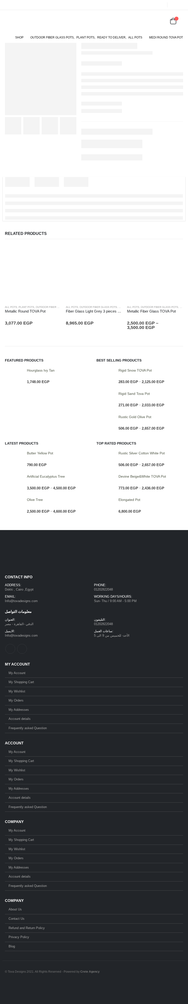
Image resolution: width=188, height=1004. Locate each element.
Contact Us (16, 918)
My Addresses (19, 710)
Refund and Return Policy (27, 928)
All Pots (11, 307)
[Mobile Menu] (8, 21)
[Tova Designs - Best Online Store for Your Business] (25, 21)
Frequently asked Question (28, 728)
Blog (12, 946)
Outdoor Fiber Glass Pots (54, 307)
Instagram (22, 649)
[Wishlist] (161, 21)
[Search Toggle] (141, 21)
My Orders (16, 700)
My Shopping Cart (21, 682)
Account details (20, 719)
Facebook (10, 649)
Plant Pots (26, 307)
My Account (17, 673)
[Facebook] (173, 5)
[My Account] (149, 21)
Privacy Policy (19, 937)
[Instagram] (180, 5)
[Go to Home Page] (6, 37)
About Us (15, 909)
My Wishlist (17, 691)
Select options (175, 253)
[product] (33, 273)
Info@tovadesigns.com (21, 601)
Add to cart (52, 253)
